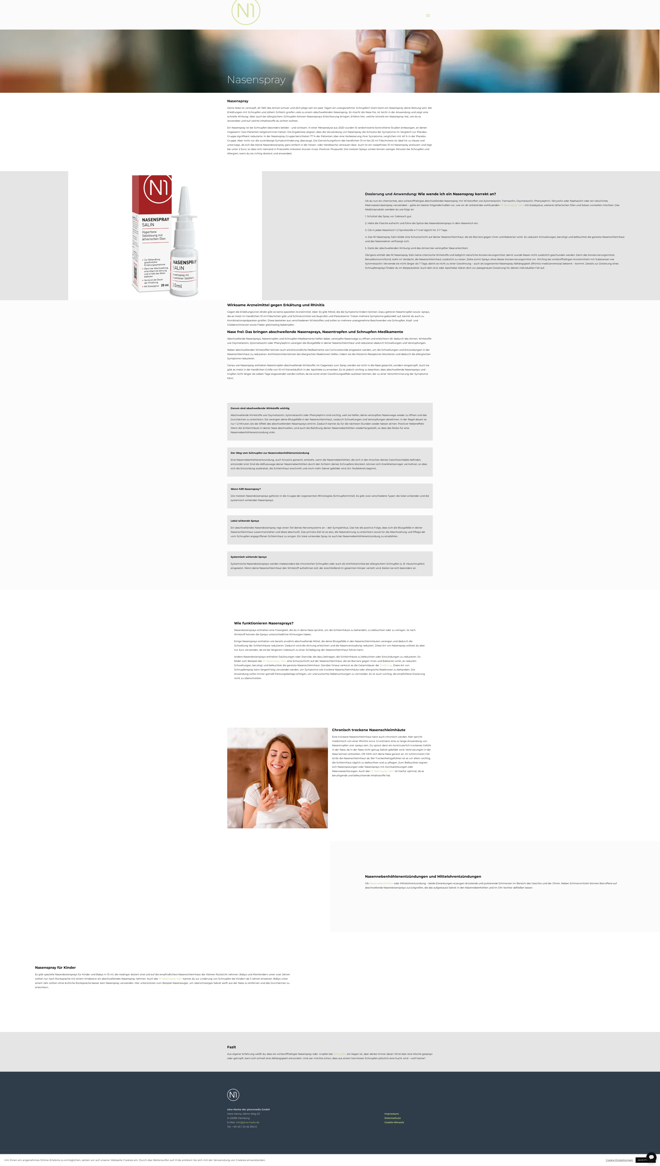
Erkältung (386, 665)
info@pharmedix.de (247, 1122)
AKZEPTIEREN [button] (646, 1160)
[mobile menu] (428, 16)
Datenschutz (392, 1118)
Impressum (391, 1113)
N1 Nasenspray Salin (512, 205)
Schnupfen (339, 1054)
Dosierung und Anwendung (390, 194)
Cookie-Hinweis (394, 1122)
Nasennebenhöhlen (380, 883)
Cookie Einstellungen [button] (619, 1160)
